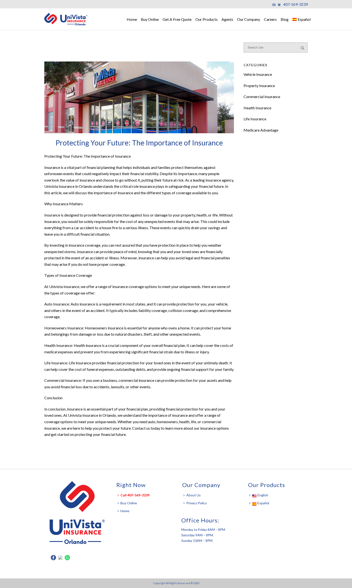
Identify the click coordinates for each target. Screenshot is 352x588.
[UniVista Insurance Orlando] (68, 19)
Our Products (206, 19)
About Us (193, 495)
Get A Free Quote (177, 19)
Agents (227, 19)
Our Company (248, 19)
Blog (285, 19)
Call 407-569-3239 (134, 495)
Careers (270, 19)
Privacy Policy (196, 503)
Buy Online (150, 19)
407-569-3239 (295, 4)
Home (132, 19)
